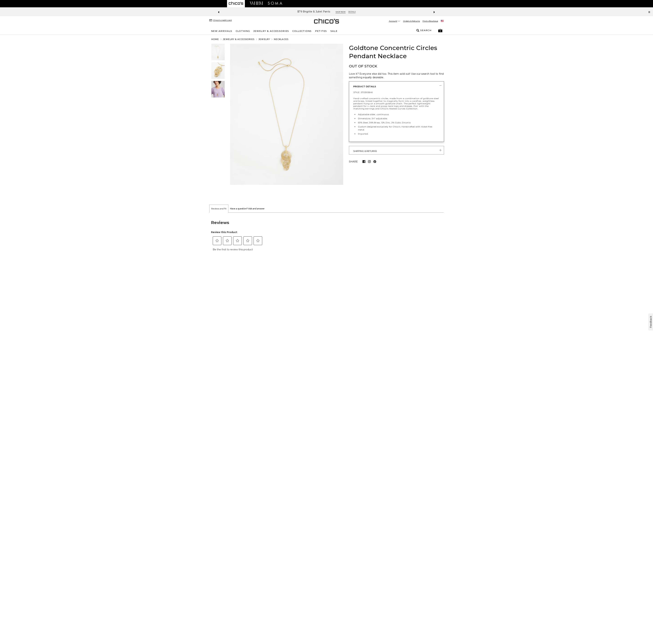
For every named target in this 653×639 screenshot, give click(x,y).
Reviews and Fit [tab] (219, 208)
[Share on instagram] (369, 161)
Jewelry (264, 39)
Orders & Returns (411, 21)
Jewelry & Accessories (238, 39)
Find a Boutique (430, 21)
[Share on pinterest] (374, 161)
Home (215, 39)
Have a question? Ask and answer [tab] (247, 208)
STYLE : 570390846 (363, 92)
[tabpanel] (326, 234)
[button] (440, 30)
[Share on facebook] (364, 161)
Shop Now (353, 12)
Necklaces (281, 39)
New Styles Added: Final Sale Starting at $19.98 (314, 11)
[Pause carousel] (649, 12)
